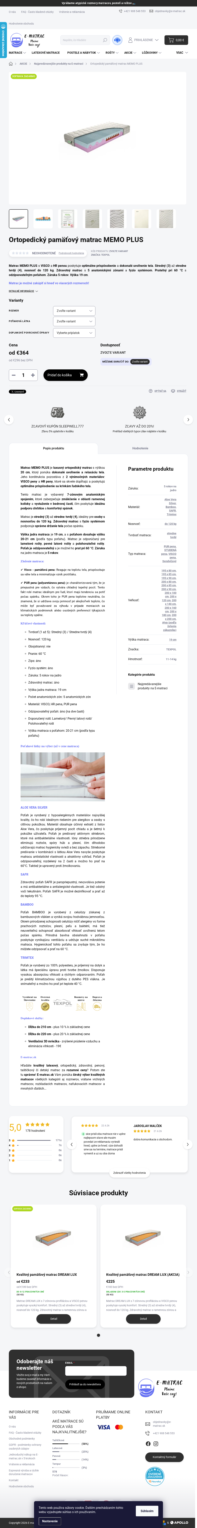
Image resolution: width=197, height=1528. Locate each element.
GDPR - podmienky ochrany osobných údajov (25, 1446)
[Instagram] (156, 1443)
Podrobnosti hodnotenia (71, 253)
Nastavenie (50, 1521)
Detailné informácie (21, 291)
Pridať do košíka (60, 375)
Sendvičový (169, 561)
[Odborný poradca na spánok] (117, 40)
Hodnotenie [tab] (140, 448)
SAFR (24, 874)
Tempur (56, 1463)
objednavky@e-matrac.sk (162, 1423)
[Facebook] (148, 1443)
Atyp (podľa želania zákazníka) (169, 626)
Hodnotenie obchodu (21, 23)
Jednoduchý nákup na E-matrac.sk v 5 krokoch (23, 1456)
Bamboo (171, 506)
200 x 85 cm (168, 585)
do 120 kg (170, 523)
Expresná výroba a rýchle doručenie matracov (24, 1472)
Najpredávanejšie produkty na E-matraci (153, 686)
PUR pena (170, 546)
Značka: (100, 255)
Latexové (57, 1448)
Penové (56, 1456)
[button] (188, 419)
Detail (53, 1318)
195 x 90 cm (168, 578)
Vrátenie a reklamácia (72, 11)
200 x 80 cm (168, 581)
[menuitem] (18, 52)
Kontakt (13, 1480)
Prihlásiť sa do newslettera (85, 1384)
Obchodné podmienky (22, 1438)
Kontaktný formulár (164, 1457)
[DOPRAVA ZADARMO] (54, 1238)
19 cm (172, 639)
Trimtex (171, 514)
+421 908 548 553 (164, 1433)
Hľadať (105, 40)
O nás (12, 11)
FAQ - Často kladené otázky (37, 11)
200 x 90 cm (168, 589)
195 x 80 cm (168, 570)
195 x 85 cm (168, 574)
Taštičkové (58, 1440)
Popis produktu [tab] (53, 448)
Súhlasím (147, 1511)
